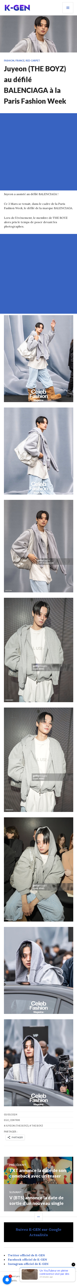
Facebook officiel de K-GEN (27, 1259)
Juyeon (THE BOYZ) (17, 1125)
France (20, 60)
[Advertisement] (38, 151)
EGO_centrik (12, 1120)
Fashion (9, 60)
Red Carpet (33, 60)
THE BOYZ (37, 1125)
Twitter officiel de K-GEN (26, 1255)
